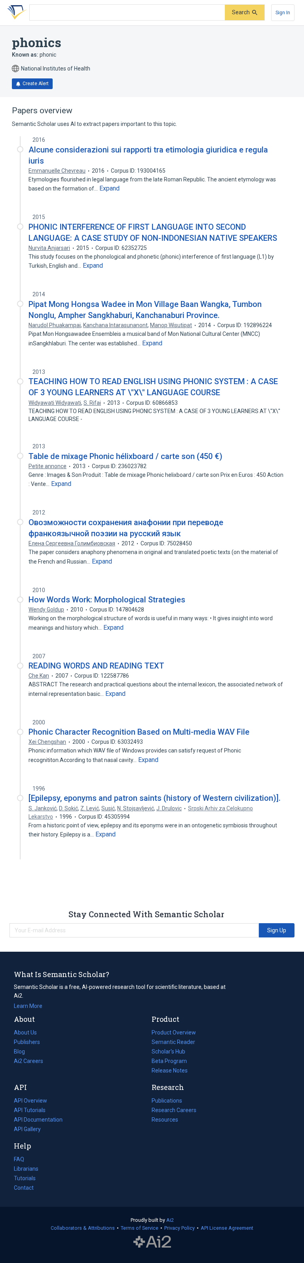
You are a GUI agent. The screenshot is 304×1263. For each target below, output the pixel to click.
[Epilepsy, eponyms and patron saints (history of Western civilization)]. (154, 798)
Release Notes (170, 1070)
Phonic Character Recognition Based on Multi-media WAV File (138, 732)
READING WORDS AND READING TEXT (96, 666)
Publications (167, 1101)
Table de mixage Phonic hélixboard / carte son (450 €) (125, 456)
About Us (25, 1032)
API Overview (30, 1100)
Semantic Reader (173, 1042)
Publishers (27, 1042)
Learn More (28, 1006)
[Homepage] (15, 13)
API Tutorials (30, 1110)
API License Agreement (227, 1228)
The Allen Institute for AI (152, 1242)
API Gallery (27, 1129)
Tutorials (25, 1178)
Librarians (26, 1169)
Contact (24, 1188)
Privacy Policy (179, 1228)
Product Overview (174, 1032)
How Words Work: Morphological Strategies (106, 599)
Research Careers (174, 1111)
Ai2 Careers (28, 1062)
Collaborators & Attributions (83, 1228)
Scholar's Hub (168, 1051)
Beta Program (169, 1061)
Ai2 (170, 1220)
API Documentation (38, 1120)
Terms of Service (139, 1228)
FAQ (19, 1159)
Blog (22, 1052)
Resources (165, 1120)
